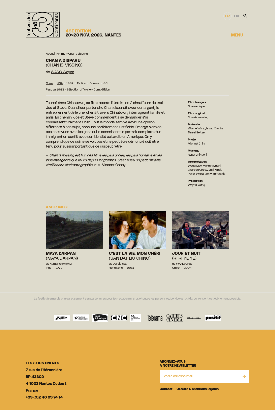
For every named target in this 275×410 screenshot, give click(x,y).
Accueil (51, 54)
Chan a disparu (78, 54)
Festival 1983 (55, 89)
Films (61, 54)
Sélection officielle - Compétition (88, 89)
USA (60, 83)
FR (227, 16)
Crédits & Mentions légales (198, 389)
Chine (49, 83)
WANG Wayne (62, 72)
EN (236, 16)
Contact (166, 389)
